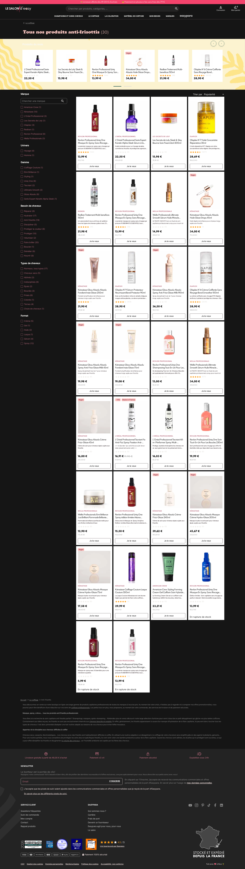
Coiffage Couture (33, 167)
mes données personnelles (199, 783)
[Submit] (176, 8)
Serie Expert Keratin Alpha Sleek (40, 199)
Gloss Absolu (31, 194)
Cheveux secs (32, 273)
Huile (28, 330)
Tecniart (29, 185)
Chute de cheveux (34, 308)
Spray (29, 343)
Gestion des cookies (35, 864)
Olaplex (29, 125)
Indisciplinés (31, 282)
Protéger (30, 233)
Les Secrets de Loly (34, 120)
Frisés (28, 295)
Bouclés (29, 291)
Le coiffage (93, 16)
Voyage (29, 150)
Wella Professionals (34, 138)
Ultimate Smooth (33, 190)
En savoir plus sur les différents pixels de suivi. (45, 793)
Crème (28, 321)
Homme (29, 155)
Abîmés (29, 277)
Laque (28, 334)
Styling (28, 176)
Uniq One (30, 181)
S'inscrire (114, 781)
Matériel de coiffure (134, 16)
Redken (29, 129)
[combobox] (122, 8)
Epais (28, 286)
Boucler (29, 246)
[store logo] (18, 9)
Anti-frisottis (32, 220)
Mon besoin (154, 16)
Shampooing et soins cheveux (68, 16)
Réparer (29, 211)
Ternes (29, 304)
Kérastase (30, 111)
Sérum (28, 339)
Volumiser (30, 238)
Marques (170, 16)
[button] (117, 86)
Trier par (197, 94)
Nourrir (29, 255)
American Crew (32, 107)
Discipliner (30, 224)
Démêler (29, 251)
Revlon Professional (34, 134)
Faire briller (31, 242)
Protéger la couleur (34, 229)
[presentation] (213, 43)
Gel (27, 325)
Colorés (29, 300)
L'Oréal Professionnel (35, 116)
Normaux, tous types (36, 268)
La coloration (111, 16)
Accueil (23, 700)
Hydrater (30, 215)
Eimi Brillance (31, 172)
